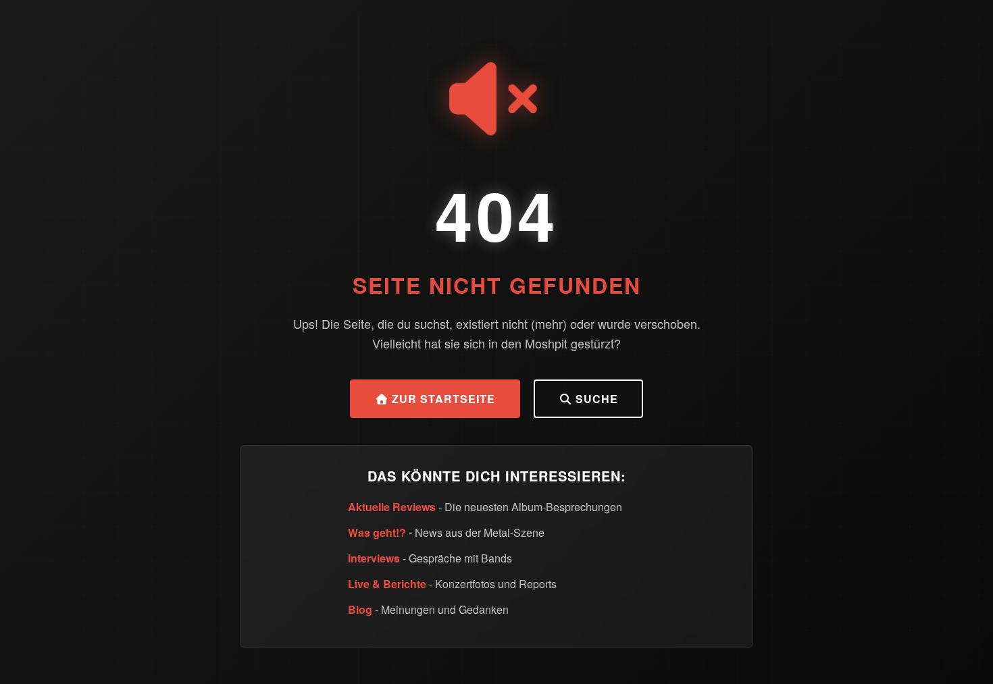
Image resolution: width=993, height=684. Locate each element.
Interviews (374, 558)
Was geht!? (377, 532)
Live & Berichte (387, 583)
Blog (360, 609)
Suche (595, 398)
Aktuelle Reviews (392, 507)
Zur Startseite (441, 398)
